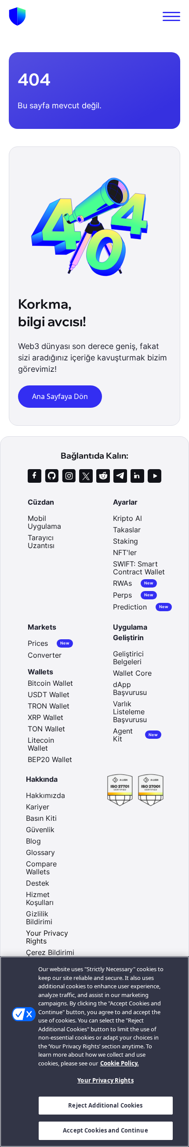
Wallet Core (132, 673)
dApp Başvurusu (130, 688)
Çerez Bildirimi (50, 952)
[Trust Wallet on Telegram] (120, 476)
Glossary (40, 852)
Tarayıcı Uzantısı (41, 541)
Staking (125, 541)
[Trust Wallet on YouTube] (154, 476)
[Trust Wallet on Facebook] (34, 476)
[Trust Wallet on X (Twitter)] (86, 476)
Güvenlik (40, 830)
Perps (133, 595)
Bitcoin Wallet (50, 683)
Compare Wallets (41, 868)
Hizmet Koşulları (40, 898)
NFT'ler (125, 552)
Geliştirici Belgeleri (128, 658)
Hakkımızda (45, 795)
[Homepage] (17, 16)
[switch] (171, 16)
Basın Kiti (41, 818)
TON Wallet (46, 729)
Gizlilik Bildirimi (39, 918)
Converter (45, 655)
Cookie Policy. (119, 1063)
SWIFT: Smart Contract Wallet (139, 568)
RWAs (133, 583)
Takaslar (127, 530)
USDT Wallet (48, 694)
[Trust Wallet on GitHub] (51, 476)
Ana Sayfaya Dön (60, 396)
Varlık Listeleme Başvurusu (130, 711)
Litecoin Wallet (41, 744)
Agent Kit (135, 735)
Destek (37, 883)
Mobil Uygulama (44, 522)
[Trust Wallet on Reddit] (103, 476)
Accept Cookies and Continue (105, 1130)
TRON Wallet (48, 706)
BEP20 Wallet (50, 759)
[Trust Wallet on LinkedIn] (137, 476)
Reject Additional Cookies (105, 1105)
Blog (33, 841)
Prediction (140, 607)
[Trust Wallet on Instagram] (69, 476)
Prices (48, 643)
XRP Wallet (45, 717)
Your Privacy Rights (105, 1080)
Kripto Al (127, 518)
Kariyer (37, 807)
